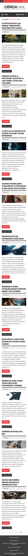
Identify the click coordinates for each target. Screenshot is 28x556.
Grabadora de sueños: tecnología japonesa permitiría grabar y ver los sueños (14, 288)
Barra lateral (20, 14)
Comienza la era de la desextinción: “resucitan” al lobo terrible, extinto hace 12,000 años (13, 79)
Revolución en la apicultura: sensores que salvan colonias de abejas (13, 341)
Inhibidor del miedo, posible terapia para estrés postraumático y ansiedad (12, 383)
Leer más (6, 66)
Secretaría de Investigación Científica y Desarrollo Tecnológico (14, 544)
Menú (6, 14)
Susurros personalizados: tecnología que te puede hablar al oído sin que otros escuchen (14, 186)
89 (21, 532)
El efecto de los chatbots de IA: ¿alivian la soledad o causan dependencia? (14, 133)
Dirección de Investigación (14, 547)
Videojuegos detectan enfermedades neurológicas (13, 237)
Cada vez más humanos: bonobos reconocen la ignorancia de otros (11, 482)
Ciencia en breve (7, 71)
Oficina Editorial (14, 540)
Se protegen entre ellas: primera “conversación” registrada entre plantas (12, 25)
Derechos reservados (14, 537)
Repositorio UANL (14, 550)
